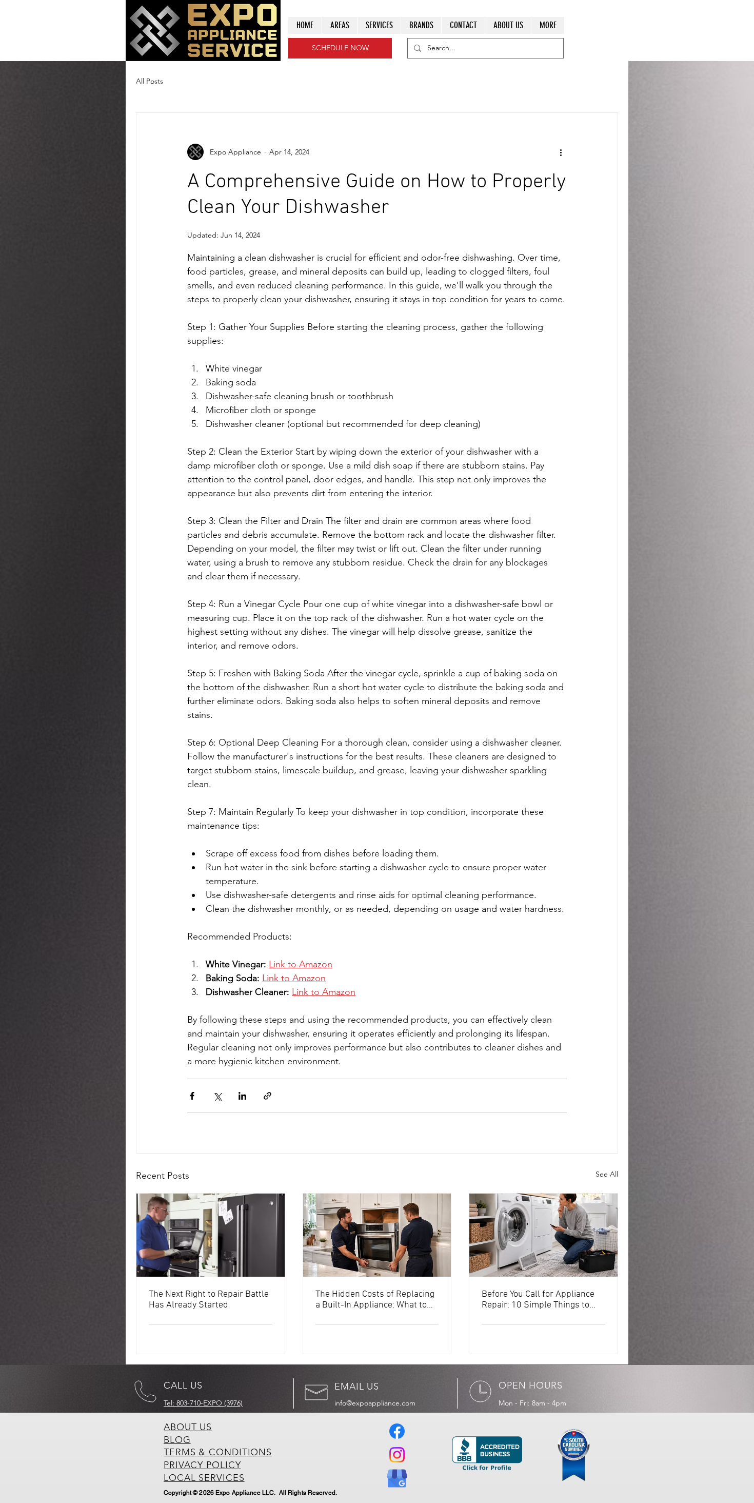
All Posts (149, 81)
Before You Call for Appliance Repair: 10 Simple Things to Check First (538, 1300)
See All (607, 1174)
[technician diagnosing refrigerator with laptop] (210, 1235)
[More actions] (560, 152)
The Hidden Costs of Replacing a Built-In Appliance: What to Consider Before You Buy (374, 1300)
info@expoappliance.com (374, 1403)
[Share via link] (267, 1096)
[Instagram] (397, 1455)
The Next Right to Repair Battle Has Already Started (209, 1300)
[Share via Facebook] (192, 1096)
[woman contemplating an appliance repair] (543, 1235)
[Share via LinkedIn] (242, 1096)
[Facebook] (397, 1431)
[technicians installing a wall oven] (377, 1235)
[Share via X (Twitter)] (217, 1096)
